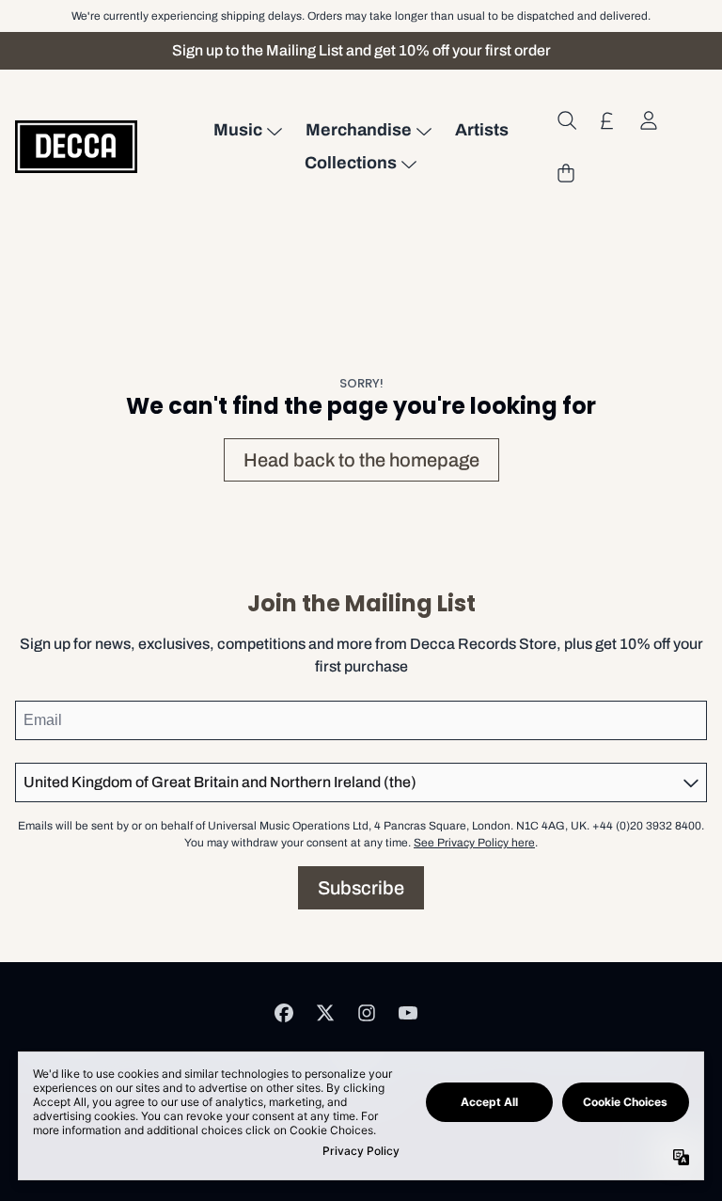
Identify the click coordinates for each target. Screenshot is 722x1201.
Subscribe (361, 887)
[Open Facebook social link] (284, 1013)
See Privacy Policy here (474, 842)
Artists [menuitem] (482, 129)
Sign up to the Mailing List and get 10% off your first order (361, 50)
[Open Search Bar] (566, 120)
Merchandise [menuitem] (359, 129)
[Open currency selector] (607, 120)
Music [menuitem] (237, 129)
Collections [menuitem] (351, 162)
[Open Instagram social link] (366, 1013)
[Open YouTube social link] (408, 1013)
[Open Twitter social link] (325, 1013)
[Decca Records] (76, 146)
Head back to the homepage (361, 460)
